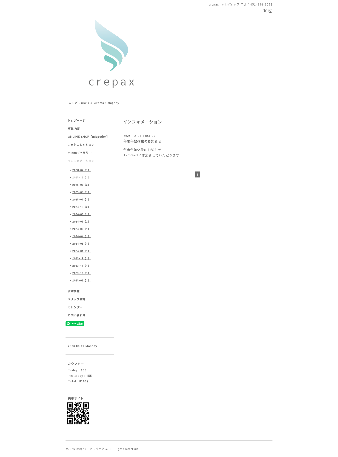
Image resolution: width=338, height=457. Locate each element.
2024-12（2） (81, 207)
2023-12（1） (81, 258)
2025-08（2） (81, 184)
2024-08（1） (81, 214)
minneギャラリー (80, 152)
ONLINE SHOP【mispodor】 (88, 136)
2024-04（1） (81, 236)
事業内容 (74, 128)
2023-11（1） (81, 265)
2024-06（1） (81, 229)
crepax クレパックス (91, 449)
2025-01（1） (81, 199)
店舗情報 (74, 291)
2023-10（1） (81, 273)
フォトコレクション (81, 144)
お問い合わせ (77, 315)
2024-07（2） (81, 221)
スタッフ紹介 (77, 299)
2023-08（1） (81, 280)
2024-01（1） (81, 251)
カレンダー (75, 307)
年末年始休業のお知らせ (142, 141)
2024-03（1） (81, 243)
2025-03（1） (81, 192)
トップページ (77, 120)
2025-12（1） (81, 177)
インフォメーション (81, 161)
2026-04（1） (81, 170)
